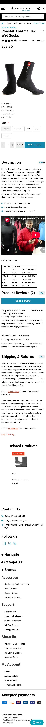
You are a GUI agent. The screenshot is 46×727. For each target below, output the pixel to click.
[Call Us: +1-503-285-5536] (38, 8)
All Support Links (11, 629)
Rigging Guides (10, 593)
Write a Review (38, 40)
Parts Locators (10, 588)
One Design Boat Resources (16, 584)
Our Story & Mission (13, 653)
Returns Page (13, 428)
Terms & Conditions (12, 685)
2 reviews (23, 40)
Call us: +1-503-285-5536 (15, 516)
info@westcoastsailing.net (15, 520)
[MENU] (3, 8)
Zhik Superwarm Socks (21, 480)
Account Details (11, 676)
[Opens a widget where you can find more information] (37, 723)
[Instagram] (9, 543)
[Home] (2, 23)
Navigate (11, 554)
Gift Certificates (11, 625)
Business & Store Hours (14, 644)
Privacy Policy (10, 680)
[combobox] (23, 16)
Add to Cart (34, 144)
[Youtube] (14, 543)
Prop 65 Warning (7, 435)
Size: (5, 122)
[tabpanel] (21, 472)
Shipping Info (10, 612)
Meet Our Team (11, 657)
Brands (10, 569)
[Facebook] (4, 543)
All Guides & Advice (12, 597)
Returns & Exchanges (13, 616)
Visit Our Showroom (12, 648)
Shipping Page (13, 391)
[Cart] (43, 8)
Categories (13, 562)
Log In (7, 671)
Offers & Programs (12, 621)
